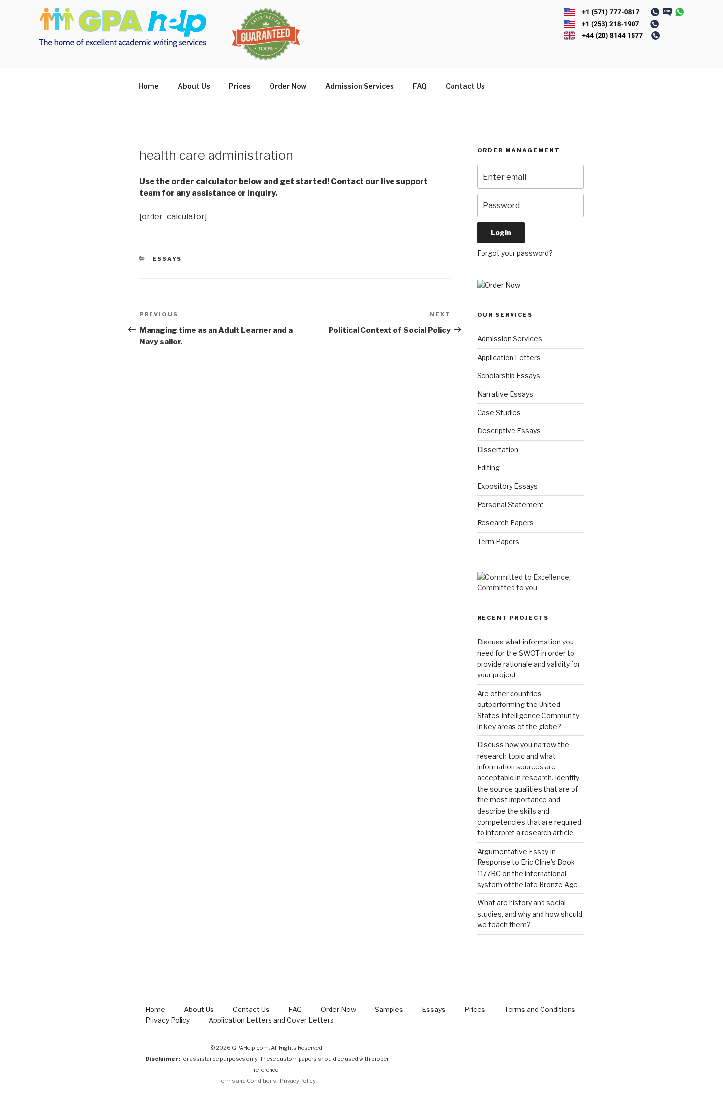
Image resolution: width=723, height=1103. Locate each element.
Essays (167, 258)
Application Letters (509, 357)
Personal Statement (510, 504)
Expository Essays (507, 486)
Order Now (288, 86)
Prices (240, 86)
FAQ (420, 86)
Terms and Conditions (539, 1009)
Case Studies (499, 412)
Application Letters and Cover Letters (271, 1020)
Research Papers (505, 523)
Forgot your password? (515, 253)
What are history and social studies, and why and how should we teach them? (529, 913)
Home (148, 86)
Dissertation (497, 449)
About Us (194, 86)
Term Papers (498, 541)
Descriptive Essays (509, 431)
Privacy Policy (167, 1020)
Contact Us (465, 86)
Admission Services (359, 86)
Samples (389, 1009)
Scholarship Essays (508, 375)
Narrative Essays (505, 394)
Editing (488, 467)
